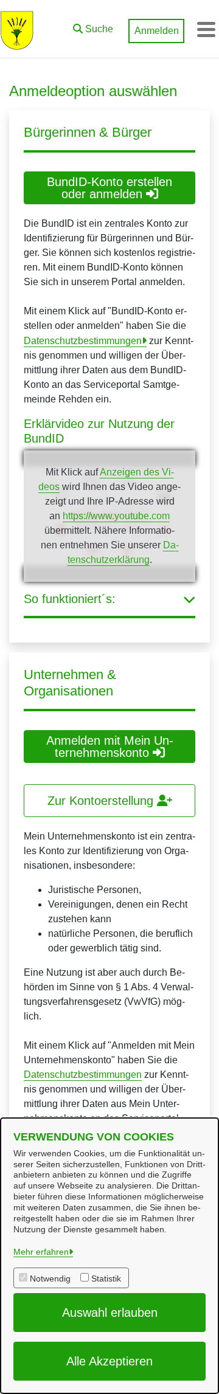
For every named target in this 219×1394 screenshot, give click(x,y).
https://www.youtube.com (116, 516)
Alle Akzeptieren (109, 1361)
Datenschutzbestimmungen (83, 341)
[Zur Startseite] (16, 29)
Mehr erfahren (41, 1252)
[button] (93, 26)
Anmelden (156, 31)
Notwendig (50, 1278)
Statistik (106, 1278)
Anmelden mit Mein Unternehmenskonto (109, 746)
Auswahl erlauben (110, 1312)
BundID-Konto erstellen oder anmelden (109, 188)
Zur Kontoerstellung (102, 800)
